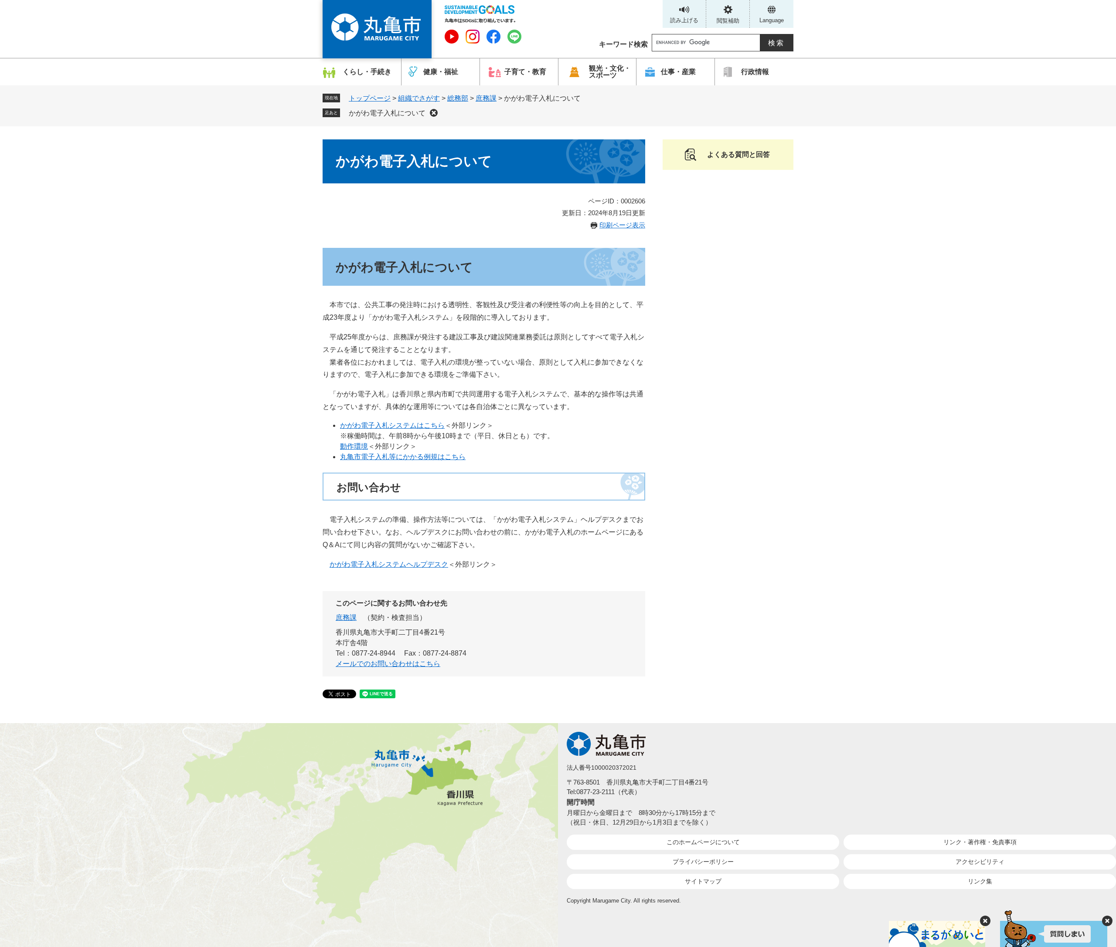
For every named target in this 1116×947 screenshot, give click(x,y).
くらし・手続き (367, 71)
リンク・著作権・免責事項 (980, 842)
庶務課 (486, 98)
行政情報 (755, 71)
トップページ (370, 98)
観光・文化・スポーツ (610, 71)
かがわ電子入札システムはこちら (392, 425)
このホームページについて (703, 842)
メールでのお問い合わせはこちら (388, 663)
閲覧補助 (728, 20)
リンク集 (980, 881)
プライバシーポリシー (703, 861)
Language (771, 20)
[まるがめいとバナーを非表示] (985, 921)
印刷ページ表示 (622, 225)
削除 (434, 113)
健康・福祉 (440, 71)
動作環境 (354, 446)
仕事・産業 (678, 71)
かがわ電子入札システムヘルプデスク (389, 564)
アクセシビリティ (980, 861)
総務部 (457, 98)
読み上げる (684, 20)
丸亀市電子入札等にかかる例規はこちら (403, 456)
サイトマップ (703, 881)
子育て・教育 (525, 71)
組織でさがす (419, 98)
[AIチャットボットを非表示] (1107, 921)
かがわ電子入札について (387, 113)
